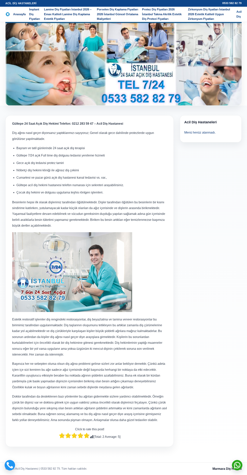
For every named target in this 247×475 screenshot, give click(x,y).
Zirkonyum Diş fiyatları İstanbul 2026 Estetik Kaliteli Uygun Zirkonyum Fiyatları (209, 14)
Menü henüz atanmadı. (200, 132)
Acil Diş (239, 14)
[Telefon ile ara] (10, 465)
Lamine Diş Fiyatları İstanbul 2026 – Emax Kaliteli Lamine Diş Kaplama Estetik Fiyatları (67, 14)
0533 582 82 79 (232, 3)
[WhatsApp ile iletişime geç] (237, 465)
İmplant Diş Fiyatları (34, 14)
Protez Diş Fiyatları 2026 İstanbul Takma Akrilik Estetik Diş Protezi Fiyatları (162, 14)
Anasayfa (19, 14)
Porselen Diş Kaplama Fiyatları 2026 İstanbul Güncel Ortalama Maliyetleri (117, 14)
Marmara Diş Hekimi (227, 468)
